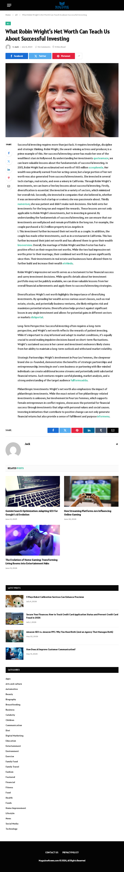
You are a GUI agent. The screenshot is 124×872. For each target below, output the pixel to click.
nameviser (24, 204)
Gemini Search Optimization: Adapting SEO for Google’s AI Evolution (31, 512)
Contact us (51, 852)
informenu (103, 416)
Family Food (12, 761)
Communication (14, 725)
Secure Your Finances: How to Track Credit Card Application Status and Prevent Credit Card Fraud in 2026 (72, 616)
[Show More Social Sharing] (79, 56)
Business (10, 709)
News (8, 818)
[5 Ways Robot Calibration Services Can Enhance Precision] (14, 601)
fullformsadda (79, 380)
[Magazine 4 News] (62, 5)
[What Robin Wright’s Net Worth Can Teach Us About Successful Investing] (62, 100)
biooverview (25, 245)
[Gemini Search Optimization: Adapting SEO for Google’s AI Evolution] (32, 491)
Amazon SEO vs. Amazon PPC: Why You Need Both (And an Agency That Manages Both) (69, 631)
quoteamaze (100, 158)
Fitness (9, 787)
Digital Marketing (14, 735)
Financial (10, 782)
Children (10, 720)
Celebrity (10, 714)
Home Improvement (16, 808)
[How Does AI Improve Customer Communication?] (14, 653)
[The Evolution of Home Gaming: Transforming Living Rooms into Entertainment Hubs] (32, 540)
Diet (8, 730)
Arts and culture (14, 683)
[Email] (8, 186)
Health (9, 797)
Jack (17, 47)
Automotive (12, 689)
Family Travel (12, 766)
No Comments (44, 47)
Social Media (12, 823)
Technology (11, 828)
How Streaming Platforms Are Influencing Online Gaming (87, 512)
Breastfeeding (13, 704)
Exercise (10, 756)
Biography (11, 699)
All (8, 23)
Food (8, 792)
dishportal (37, 317)
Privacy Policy (70, 852)
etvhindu (68, 263)
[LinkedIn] (8, 169)
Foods (9, 802)
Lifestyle (10, 813)
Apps (8, 678)
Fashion (9, 771)
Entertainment (13, 746)
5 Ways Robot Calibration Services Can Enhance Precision (55, 597)
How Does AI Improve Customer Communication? (51, 649)
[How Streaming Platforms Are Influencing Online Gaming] (91, 491)
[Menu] (9, 5)
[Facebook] (8, 153)
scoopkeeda (96, 167)
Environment (12, 751)
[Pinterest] (8, 178)
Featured (10, 777)
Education (11, 740)
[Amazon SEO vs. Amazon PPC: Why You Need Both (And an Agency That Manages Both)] (14, 636)
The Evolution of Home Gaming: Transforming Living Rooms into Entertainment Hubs (31, 561)
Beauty (9, 694)
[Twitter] (8, 161)
